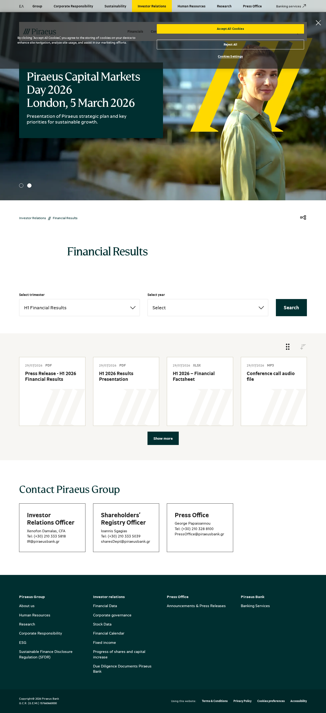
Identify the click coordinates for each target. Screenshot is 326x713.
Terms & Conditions (215, 701)
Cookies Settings (230, 56)
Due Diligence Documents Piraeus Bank (122, 668)
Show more (163, 438)
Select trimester (32, 294)
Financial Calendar (108, 633)
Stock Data (102, 624)
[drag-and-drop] (288, 347)
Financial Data (105, 605)
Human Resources (34, 615)
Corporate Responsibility (40, 633)
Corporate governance (112, 615)
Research (27, 624)
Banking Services (255, 605)
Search (291, 307)
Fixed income (104, 642)
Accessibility (298, 701)
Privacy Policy (242, 701)
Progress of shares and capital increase (119, 654)
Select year (156, 294)
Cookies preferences (271, 701)
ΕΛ (21, 6)
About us (27, 605)
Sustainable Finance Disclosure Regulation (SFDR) (46, 654)
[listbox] (79, 307)
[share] (303, 218)
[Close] (318, 22)
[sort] (303, 347)
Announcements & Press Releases (196, 605)
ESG (22, 642)
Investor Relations (32, 218)
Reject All (230, 44)
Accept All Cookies (230, 28)
